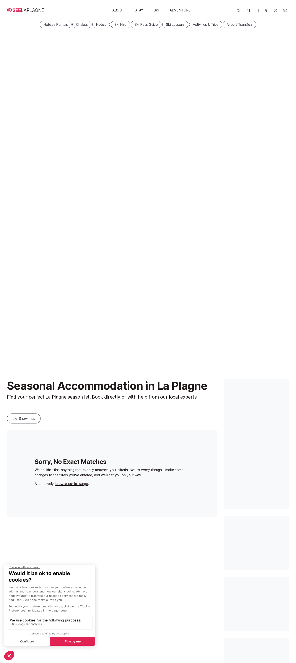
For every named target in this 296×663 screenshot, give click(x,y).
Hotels (101, 24)
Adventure (180, 10)
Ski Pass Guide (146, 24)
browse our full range (71, 483)
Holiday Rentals (55, 24)
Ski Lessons (175, 24)
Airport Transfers (240, 24)
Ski (156, 10)
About (118, 10)
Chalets (82, 24)
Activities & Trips (205, 24)
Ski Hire (120, 24)
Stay (139, 10)
